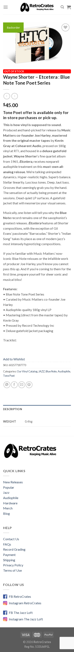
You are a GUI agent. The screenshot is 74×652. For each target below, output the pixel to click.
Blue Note (51, 371)
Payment (9, 555)
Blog (6, 513)
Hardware (10, 503)
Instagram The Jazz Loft (26, 619)
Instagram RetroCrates (25, 603)
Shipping (9, 560)
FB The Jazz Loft (21, 612)
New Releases (13, 482)
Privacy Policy (13, 565)
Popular (8, 487)
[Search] (62, 7)
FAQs (7, 544)
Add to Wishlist (14, 359)
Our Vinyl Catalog (27, 371)
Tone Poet (9, 375)
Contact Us (11, 539)
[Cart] (69, 7)
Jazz (6, 492)
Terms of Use (12, 570)
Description (12, 409)
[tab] (37, 409)
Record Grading (14, 549)
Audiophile (64, 371)
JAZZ (41, 371)
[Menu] (5, 7)
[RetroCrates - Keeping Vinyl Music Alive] (37, 7)
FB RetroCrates (20, 596)
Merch (8, 508)
